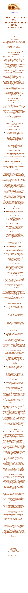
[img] (14, 7)
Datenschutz (14, 12)
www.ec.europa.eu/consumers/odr (14, 508)
